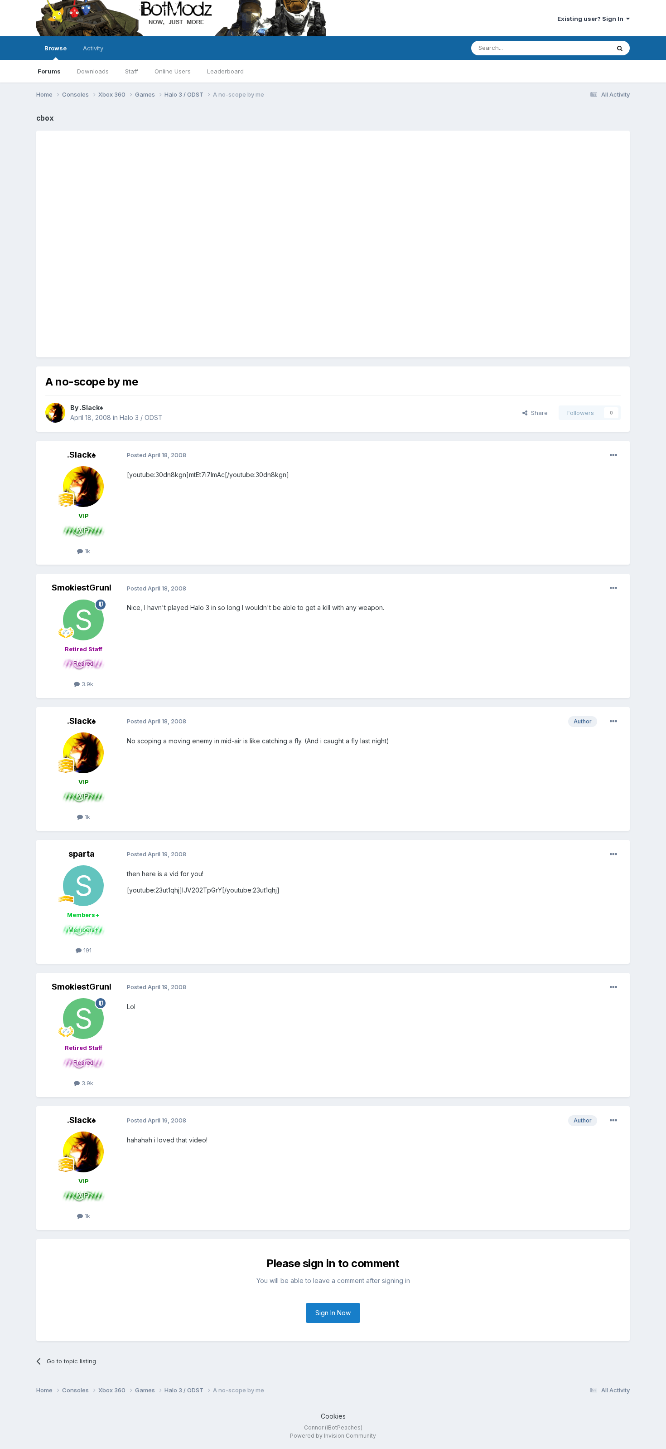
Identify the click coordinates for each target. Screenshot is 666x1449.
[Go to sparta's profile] (83, 885)
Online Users (172, 71)
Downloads (93, 71)
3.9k (86, 684)
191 (87, 950)
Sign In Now (333, 1313)
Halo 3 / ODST (141, 417)
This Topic (583, 47)
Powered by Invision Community (333, 1435)
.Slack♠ (91, 407)
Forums (49, 71)
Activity (93, 48)
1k (86, 551)
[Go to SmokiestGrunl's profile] (83, 620)
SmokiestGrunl (81, 587)
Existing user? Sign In (591, 18)
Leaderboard (225, 71)
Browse (55, 48)
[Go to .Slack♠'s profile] (55, 413)
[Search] (620, 48)
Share (537, 412)
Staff (131, 71)
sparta (81, 854)
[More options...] (613, 455)
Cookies (333, 1416)
